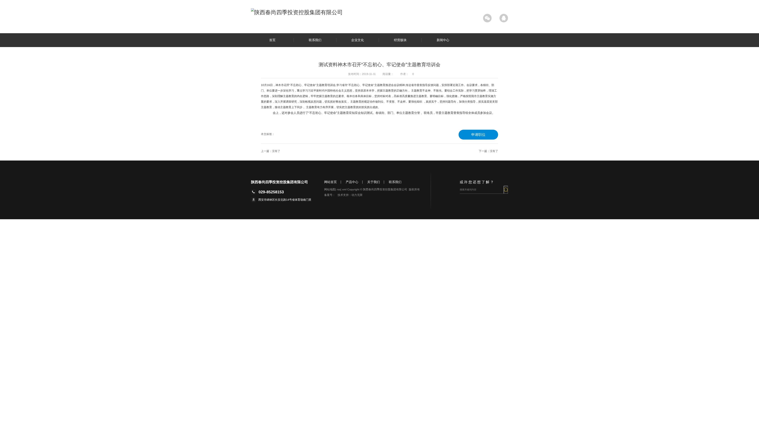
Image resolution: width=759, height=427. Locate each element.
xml (344, 189)
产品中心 (352, 182)
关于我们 (373, 182)
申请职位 (478, 135)
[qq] (503, 18)
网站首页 (330, 182)
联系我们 (315, 40)
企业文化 (357, 40)
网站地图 (330, 189)
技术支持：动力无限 (350, 194)
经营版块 (400, 40)
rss (339, 189)
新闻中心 (443, 40)
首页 (272, 40)
